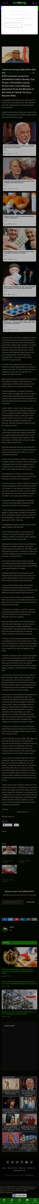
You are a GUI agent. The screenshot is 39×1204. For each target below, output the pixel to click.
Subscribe (28, 25)
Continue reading (20, 30)
